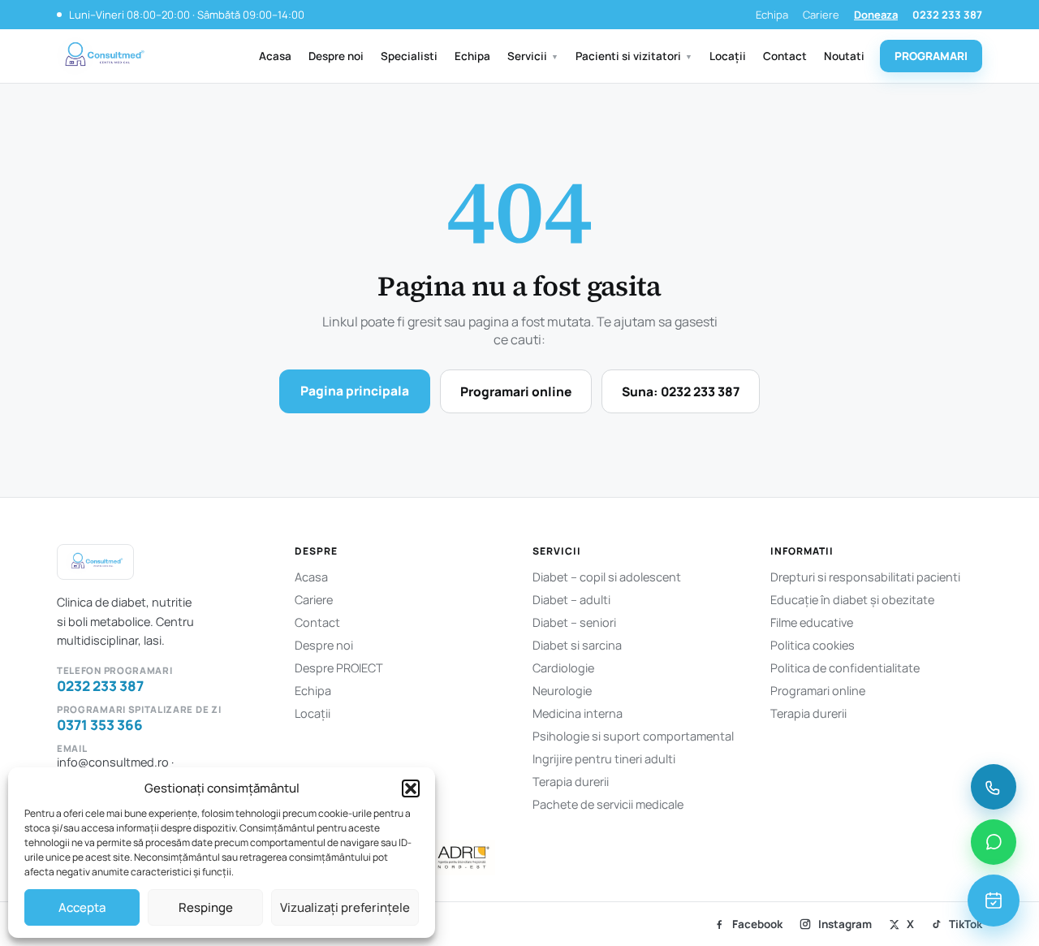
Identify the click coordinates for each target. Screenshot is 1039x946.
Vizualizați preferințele (345, 907)
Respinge (206, 907)
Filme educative (811, 622)
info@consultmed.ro (113, 762)
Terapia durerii (570, 781)
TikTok (965, 924)
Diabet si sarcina (577, 645)
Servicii (532, 56)
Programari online (515, 391)
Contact (785, 56)
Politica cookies (812, 645)
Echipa (772, 14)
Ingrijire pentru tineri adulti (603, 759)
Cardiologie (563, 668)
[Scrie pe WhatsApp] (993, 842)
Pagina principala (354, 391)
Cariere (821, 14)
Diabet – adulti (571, 599)
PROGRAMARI (931, 56)
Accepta (82, 907)
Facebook (757, 924)
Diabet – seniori (574, 622)
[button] (411, 788)
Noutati (844, 56)
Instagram (845, 924)
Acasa (275, 56)
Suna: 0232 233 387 (680, 391)
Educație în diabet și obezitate (852, 599)
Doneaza (876, 14)
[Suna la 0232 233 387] (993, 787)
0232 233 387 (947, 14)
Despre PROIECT (339, 668)
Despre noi (336, 56)
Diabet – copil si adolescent (606, 577)
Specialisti (409, 56)
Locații (727, 56)
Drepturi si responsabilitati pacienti (865, 577)
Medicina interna (577, 713)
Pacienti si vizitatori (634, 56)
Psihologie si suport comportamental (633, 736)
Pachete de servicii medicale (607, 804)
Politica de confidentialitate (845, 668)
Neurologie (562, 690)
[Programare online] (994, 901)
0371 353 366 (100, 724)
